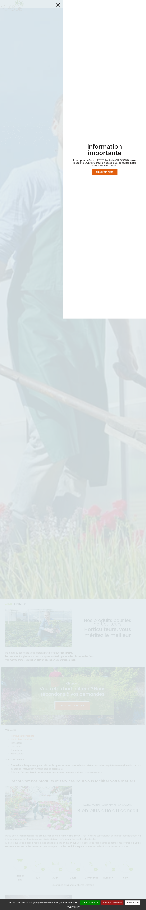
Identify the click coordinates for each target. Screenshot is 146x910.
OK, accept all (91, 902)
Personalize (132, 902)
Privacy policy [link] (73, 907)
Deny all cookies (113, 902)
